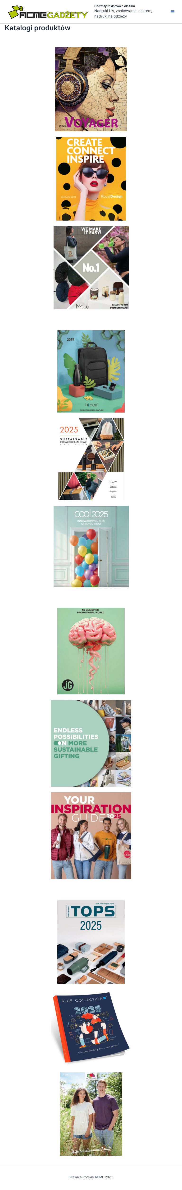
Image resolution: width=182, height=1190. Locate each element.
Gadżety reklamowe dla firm (114, 6)
